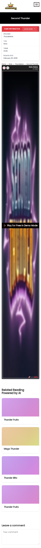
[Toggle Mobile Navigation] (36, 4)
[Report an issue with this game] (4, 67)
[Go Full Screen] (7, 67)
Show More (28, 29)
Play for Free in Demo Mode (22, 225)
